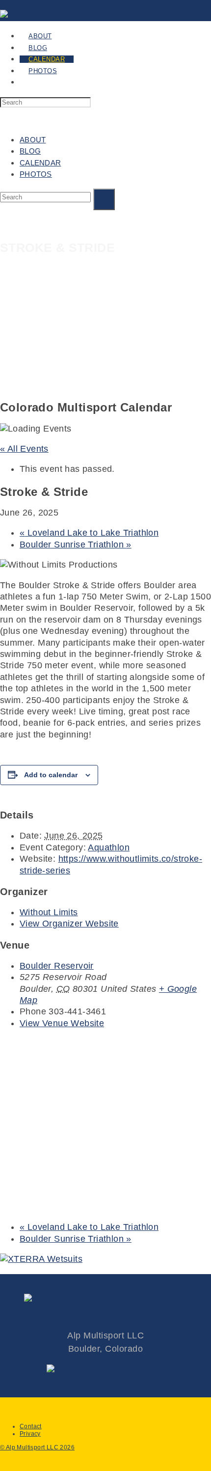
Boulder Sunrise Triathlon (76, 544)
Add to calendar (51, 775)
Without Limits (49, 912)
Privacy (30, 1433)
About (33, 140)
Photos (36, 174)
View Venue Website (62, 1023)
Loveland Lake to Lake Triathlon (89, 533)
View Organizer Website (69, 923)
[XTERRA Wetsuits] (41, 1259)
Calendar (40, 163)
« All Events (24, 449)
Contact (31, 1426)
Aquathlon (109, 847)
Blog (30, 151)
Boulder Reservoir (57, 966)
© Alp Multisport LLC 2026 (37, 1447)
